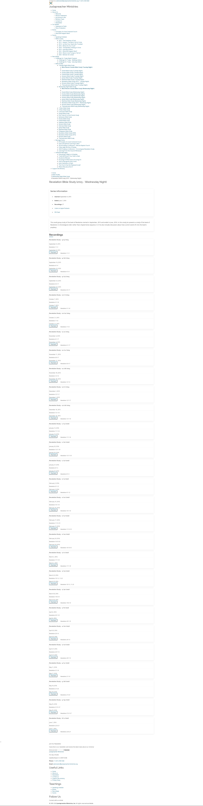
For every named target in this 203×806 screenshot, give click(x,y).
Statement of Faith (61, 26)
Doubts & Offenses (64, 158)
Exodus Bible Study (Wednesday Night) (73, 94)
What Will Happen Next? (63, 33)
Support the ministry (58, 778)
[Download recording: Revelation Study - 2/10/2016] (58, 509)
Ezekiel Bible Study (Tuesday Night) (72, 74)
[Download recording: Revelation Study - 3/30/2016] (58, 602)
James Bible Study (64, 128)
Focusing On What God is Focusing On (70, 160)
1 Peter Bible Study (64, 108)
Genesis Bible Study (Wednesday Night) (73, 97)
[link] (55, 12)
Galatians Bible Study (65, 122)
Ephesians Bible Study (65, 117)
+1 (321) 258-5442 (59, 761)
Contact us (55, 777)
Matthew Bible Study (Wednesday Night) (74, 101)
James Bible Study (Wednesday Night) (73, 99)
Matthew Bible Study (65, 129)
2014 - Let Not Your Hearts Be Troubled (70, 44)
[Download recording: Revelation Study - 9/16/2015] (58, 270)
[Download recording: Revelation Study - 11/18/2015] (58, 381)
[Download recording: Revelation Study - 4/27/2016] (58, 657)
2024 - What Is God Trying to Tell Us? (70, 53)
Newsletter (59, 23)
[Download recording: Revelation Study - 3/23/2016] (58, 583)
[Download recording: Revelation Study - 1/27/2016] (58, 473)
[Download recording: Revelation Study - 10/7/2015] (58, 307)
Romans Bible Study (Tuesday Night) (73, 83)
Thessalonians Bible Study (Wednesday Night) (75, 106)
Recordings (55, 791)
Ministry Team (60, 19)
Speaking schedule (57, 787)
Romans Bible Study (64, 136)
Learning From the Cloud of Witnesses (70, 151)
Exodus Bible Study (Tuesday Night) (72, 72)
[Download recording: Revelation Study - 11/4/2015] (58, 344)
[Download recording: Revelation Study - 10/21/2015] (58, 325)
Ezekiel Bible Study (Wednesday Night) (73, 96)
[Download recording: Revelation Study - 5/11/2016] (58, 675)
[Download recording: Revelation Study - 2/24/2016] (58, 546)
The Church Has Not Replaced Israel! (69, 165)
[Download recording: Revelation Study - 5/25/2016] (58, 712)
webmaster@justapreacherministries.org (65, 764)
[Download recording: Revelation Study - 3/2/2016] (58, 565)
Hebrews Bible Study (65, 126)
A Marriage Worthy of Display (67, 147)
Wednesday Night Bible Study (61, 176)
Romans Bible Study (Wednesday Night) (73, 104)
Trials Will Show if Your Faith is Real (69, 156)
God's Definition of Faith (66, 163)
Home (54, 10)
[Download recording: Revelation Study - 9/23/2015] (58, 289)
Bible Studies (56, 175)
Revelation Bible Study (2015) (67, 135)
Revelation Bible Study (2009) (67, 133)
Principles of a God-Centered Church (66, 31)
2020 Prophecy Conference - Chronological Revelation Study (76, 149)
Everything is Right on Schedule (68, 154)
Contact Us (59, 21)
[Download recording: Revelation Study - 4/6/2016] (58, 620)
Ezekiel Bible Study (64, 120)
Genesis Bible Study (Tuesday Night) (72, 76)
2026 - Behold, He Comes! (66, 55)
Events (54, 793)
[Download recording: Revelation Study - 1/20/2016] (58, 454)
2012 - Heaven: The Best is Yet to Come (70, 42)
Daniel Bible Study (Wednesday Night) (73, 92)
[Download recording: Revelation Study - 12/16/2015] (58, 417)
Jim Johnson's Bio (61, 17)
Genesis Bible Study (64, 124)
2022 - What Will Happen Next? (68, 51)
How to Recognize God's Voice (68, 161)
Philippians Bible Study (65, 131)
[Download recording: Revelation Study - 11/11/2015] (58, 362)
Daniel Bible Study (64, 113)
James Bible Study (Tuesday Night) (72, 78)
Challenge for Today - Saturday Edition (70, 62)
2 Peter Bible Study (64, 110)
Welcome (58, 14)
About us (55, 773)
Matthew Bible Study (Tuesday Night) (73, 79)
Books (54, 789)
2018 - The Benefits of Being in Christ (70, 47)
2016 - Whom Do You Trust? (67, 46)
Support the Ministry (58, 168)
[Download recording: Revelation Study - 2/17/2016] (58, 528)
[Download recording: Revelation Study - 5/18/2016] (58, 693)
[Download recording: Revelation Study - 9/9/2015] (58, 252)
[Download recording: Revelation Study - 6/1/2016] (58, 730)
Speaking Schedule (61, 37)
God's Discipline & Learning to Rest (69, 144)
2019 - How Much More (66, 49)
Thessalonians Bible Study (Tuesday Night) (74, 85)
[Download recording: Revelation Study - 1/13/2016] (58, 436)
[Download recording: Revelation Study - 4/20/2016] (58, 638)
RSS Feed (57, 212)
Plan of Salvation (60, 28)
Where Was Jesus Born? (66, 167)
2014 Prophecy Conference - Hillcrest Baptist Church (74, 145)
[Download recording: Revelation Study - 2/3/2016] (58, 491)
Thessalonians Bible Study (66, 138)
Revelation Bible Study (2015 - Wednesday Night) (76, 103)
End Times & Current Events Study (69, 115)
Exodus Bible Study (64, 119)
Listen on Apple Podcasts (62, 208)
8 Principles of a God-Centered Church (70, 142)
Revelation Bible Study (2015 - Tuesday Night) (75, 81)
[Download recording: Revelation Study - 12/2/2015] (58, 399)
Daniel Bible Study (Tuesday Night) (72, 71)
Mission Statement (61, 15)
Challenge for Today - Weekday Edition (70, 60)
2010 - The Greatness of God (67, 40)
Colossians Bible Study (65, 111)
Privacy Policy (56, 780)
